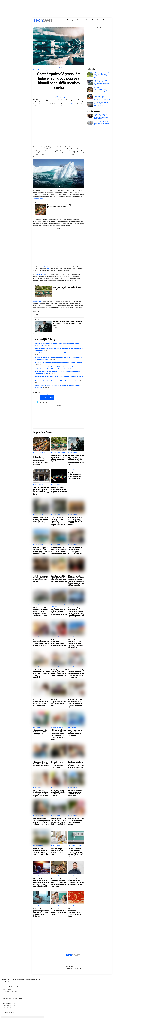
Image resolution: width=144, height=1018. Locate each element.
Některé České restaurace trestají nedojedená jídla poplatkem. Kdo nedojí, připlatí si (57, 353)
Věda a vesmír (80, 20)
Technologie (70, 20)
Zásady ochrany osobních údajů (74, 960)
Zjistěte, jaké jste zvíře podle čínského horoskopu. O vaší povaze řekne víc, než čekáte (75, 912)
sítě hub (48, 268)
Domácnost (106, 20)
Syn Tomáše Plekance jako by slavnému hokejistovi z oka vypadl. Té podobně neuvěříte (76, 881)
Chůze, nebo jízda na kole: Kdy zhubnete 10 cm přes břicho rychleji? (41, 764)
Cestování (98, 20)
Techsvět (71, 963)
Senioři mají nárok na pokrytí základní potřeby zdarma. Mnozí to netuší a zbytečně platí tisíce (41, 642)
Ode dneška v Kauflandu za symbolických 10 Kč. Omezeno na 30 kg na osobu (59, 702)
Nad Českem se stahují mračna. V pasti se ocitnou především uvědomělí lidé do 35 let (59, 612)
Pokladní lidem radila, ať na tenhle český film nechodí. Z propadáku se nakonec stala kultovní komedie (101, 116)
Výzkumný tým (37, 301)
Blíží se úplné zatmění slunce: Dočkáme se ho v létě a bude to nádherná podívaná (56, 380)
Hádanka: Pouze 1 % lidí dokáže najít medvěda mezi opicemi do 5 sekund (76, 821)
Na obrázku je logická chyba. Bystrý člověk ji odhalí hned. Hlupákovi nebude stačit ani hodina (59, 578)
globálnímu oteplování (39, 198)
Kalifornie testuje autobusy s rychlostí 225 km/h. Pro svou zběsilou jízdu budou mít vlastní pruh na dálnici (102, 83)
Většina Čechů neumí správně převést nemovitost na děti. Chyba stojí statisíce (75, 550)
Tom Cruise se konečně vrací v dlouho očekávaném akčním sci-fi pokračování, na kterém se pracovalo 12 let (67, 323)
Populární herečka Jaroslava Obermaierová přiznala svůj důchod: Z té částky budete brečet (41, 821)
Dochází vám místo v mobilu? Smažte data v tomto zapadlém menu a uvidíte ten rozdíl (59, 490)
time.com (73, 104)
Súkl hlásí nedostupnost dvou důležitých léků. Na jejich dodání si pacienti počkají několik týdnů (41, 491)
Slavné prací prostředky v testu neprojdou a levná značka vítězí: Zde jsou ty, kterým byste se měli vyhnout (76, 673)
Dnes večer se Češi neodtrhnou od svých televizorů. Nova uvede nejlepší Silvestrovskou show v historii (58, 882)
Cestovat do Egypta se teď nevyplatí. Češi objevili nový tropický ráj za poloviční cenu (41, 550)
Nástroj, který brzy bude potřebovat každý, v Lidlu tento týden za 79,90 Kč (59, 458)
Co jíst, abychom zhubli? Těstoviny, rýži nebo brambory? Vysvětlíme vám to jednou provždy (59, 672)
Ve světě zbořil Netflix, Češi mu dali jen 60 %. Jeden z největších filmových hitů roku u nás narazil (102, 123)
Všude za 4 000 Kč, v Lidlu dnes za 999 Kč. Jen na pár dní (40, 732)
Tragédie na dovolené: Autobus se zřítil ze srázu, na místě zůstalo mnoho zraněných (75, 475)
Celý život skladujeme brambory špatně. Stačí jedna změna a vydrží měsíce (41, 578)
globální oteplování (59, 97)
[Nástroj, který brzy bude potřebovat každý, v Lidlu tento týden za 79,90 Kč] (43, 291)
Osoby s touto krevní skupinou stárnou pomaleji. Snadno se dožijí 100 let (75, 732)
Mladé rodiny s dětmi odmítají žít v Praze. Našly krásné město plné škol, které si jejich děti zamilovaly (75, 643)
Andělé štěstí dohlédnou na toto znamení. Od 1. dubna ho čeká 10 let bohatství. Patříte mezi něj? (76, 703)
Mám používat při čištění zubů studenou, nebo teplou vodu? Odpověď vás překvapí (40, 793)
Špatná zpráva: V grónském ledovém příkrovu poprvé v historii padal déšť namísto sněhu (59, 80)
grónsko (66, 97)
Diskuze (37, 392)
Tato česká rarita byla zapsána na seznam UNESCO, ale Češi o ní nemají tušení (75, 793)
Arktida (53, 97)
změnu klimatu (44, 266)
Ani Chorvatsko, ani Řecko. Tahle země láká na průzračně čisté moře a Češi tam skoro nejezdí (59, 550)
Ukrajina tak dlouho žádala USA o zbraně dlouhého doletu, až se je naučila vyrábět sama (58, 362)
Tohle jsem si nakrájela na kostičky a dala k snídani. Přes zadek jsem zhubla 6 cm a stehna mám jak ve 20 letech (58, 734)
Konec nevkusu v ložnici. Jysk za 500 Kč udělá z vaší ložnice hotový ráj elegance (41, 702)
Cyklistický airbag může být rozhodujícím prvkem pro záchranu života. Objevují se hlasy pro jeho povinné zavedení (102, 97)
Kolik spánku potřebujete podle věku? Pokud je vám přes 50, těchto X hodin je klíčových (41, 912)
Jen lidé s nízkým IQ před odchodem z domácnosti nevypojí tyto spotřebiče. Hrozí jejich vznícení (75, 852)
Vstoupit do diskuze (47, 397)
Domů (35, 70)
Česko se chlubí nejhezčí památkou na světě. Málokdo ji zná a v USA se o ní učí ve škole (41, 851)
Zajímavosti (89, 20)
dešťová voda (41, 274)
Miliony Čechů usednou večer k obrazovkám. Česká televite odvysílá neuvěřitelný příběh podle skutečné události (41, 882)
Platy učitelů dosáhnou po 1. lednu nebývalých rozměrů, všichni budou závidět (58, 911)
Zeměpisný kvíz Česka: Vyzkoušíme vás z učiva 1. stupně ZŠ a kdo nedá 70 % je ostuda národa (76, 764)
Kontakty (63, 960)
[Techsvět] (42, 21)
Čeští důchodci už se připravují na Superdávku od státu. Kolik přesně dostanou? (58, 642)
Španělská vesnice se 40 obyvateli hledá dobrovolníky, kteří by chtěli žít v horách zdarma (75, 521)
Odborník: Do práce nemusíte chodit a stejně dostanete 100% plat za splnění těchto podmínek (41, 673)
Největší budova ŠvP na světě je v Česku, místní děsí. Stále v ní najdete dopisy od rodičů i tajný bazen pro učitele (58, 822)
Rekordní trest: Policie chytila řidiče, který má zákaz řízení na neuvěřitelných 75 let (40, 520)
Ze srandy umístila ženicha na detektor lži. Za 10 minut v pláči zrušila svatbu (58, 764)
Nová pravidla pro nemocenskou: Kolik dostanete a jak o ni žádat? (57, 851)
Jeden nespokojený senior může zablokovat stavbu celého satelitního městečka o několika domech (102, 75)
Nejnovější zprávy (42, 70)
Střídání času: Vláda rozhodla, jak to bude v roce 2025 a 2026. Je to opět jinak (58, 793)
